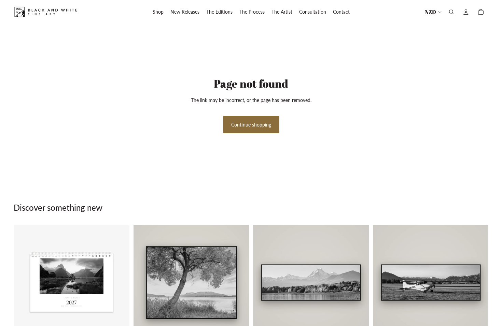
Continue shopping (251, 125)
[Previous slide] (24, 282)
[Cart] (480, 11)
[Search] (451, 11)
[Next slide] (119, 282)
